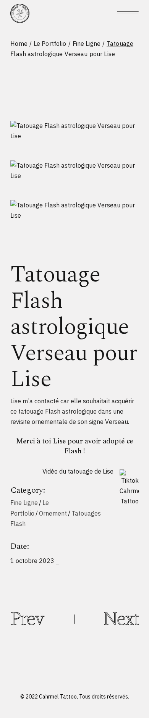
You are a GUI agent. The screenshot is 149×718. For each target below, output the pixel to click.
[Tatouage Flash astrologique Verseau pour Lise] (74, 131)
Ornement (53, 513)
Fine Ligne (24, 502)
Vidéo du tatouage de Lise (77, 471)
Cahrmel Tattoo (58, 696)
